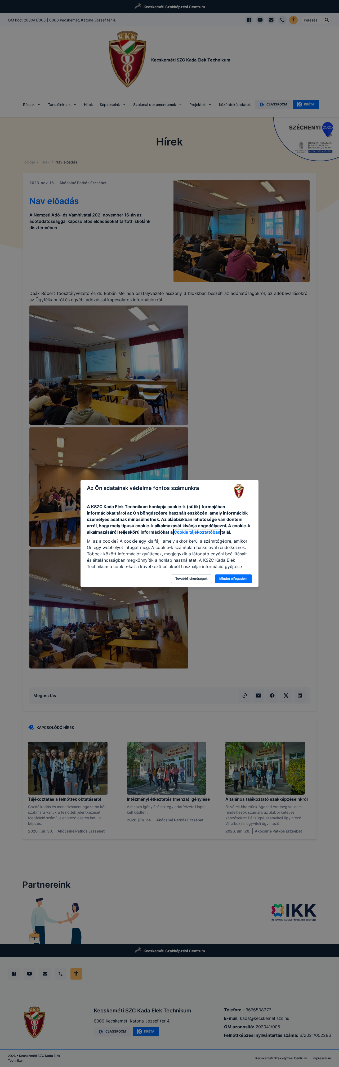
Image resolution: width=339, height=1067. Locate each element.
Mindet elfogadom (233, 579)
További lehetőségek (191, 579)
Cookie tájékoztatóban (197, 532)
